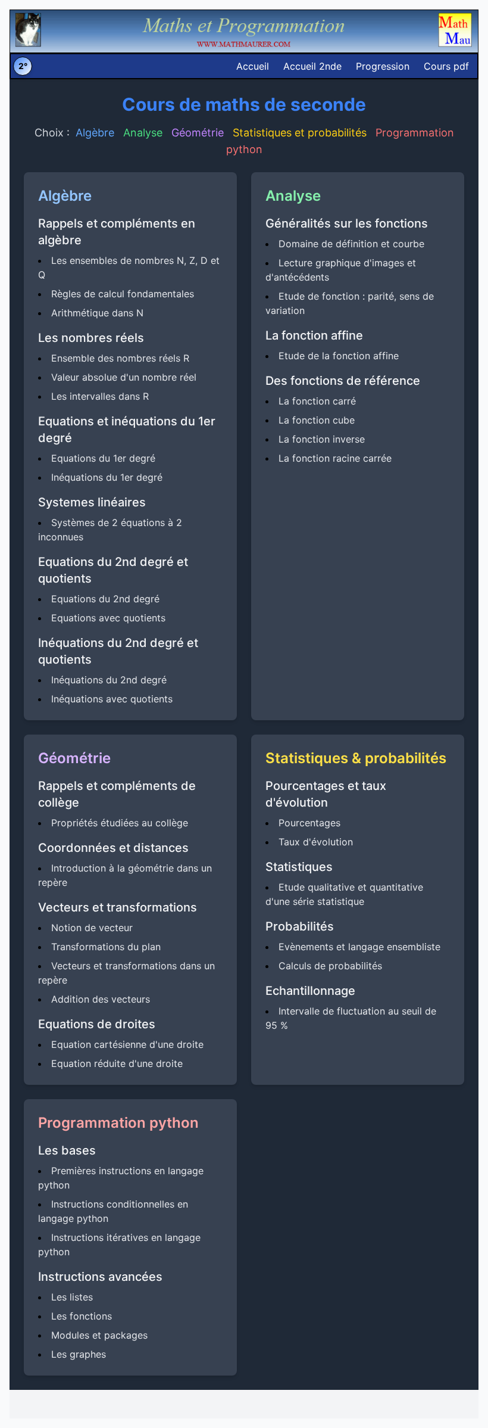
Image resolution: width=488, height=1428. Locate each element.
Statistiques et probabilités (300, 132)
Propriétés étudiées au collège (119, 823)
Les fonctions (81, 1316)
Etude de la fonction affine (339, 356)
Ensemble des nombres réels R (120, 358)
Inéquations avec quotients (112, 699)
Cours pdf (446, 66)
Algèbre (95, 132)
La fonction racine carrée (335, 458)
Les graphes (78, 1354)
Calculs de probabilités (330, 966)
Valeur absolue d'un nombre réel (123, 377)
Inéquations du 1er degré (106, 477)
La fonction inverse (322, 439)
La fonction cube (317, 420)
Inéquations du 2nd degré (109, 680)
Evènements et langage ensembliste (359, 947)
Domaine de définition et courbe (351, 244)
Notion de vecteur (92, 928)
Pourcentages (309, 823)
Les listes (72, 1297)
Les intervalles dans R (100, 396)
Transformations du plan (106, 947)
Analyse (142, 132)
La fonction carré (317, 401)
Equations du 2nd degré (105, 599)
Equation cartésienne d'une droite (127, 1044)
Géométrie (197, 132)
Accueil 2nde (312, 66)
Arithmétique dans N (97, 313)
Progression (382, 66)
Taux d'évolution (316, 842)
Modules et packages (99, 1335)
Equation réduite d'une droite (117, 1063)
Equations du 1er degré (103, 458)
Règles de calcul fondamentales (122, 294)
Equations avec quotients (108, 618)
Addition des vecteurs (100, 999)
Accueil (252, 66)
